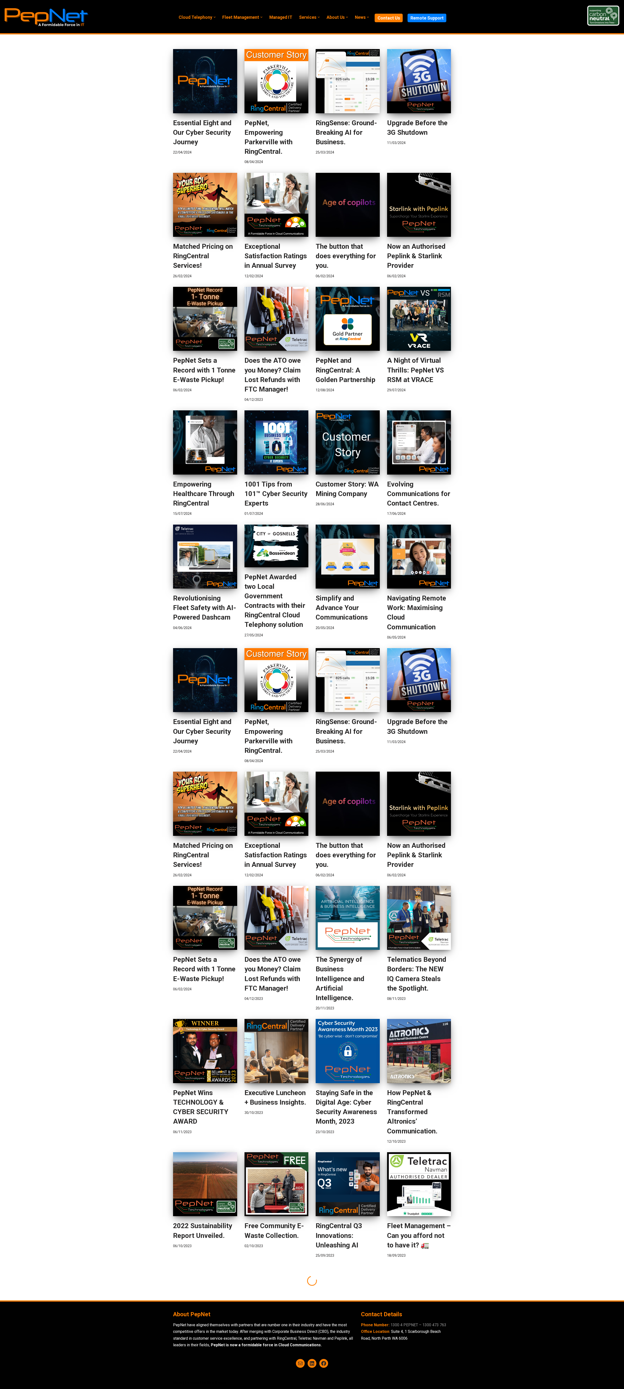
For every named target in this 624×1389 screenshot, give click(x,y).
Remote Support (427, 18)
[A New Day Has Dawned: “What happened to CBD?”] (419, 1298)
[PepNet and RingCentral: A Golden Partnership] (348, 319)
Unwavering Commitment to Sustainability (268, 1349)
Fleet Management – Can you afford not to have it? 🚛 (419, 1235)
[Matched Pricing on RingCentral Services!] (205, 205)
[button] (215, 17)
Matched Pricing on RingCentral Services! (203, 256)
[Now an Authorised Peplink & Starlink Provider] (419, 205)
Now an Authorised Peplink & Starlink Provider (416, 256)
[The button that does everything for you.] (348, 205)
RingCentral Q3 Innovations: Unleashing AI (339, 1235)
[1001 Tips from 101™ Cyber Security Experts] (276, 442)
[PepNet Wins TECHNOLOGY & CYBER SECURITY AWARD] (205, 1051)
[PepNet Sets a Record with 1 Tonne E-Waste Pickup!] (205, 319)
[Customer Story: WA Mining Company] (348, 442)
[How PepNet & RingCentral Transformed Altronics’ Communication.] (419, 1051)
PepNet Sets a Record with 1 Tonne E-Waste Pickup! (204, 370)
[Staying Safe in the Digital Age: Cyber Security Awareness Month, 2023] (348, 1051)
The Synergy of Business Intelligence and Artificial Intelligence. (340, 978)
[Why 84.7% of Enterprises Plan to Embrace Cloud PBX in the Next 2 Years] (205, 1298)
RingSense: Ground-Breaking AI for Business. (346, 132)
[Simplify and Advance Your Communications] (348, 557)
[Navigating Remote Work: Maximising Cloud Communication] (419, 557)
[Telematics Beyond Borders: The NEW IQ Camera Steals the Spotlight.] (419, 918)
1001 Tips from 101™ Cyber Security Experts (275, 493)
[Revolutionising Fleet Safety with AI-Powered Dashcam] (205, 557)
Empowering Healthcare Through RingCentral (203, 493)
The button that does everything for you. (346, 256)
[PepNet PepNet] (46, 16)
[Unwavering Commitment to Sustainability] (276, 1298)
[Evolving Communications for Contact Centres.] (419, 442)
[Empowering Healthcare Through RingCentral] (205, 442)
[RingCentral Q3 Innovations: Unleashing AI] (348, 1184)
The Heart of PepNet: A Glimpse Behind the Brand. (345, 1349)
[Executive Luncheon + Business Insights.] (276, 1051)
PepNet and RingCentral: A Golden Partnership (345, 370)
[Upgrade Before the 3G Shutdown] (419, 81)
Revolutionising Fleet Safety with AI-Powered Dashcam (204, 607)
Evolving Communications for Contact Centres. (418, 493)
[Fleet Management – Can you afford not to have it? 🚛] (419, 1184)
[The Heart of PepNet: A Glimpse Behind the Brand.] (348, 1298)
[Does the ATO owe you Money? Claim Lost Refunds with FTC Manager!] (276, 319)
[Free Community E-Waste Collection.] (276, 1184)
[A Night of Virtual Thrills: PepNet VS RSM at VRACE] (419, 319)
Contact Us (389, 18)
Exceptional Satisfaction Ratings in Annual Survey (275, 256)
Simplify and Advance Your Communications (342, 607)
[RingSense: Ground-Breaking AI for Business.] (348, 81)
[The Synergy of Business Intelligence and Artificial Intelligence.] (348, 918)
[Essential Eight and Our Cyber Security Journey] (205, 81)
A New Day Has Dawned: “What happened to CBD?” (416, 1349)
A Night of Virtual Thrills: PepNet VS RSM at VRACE (415, 370)
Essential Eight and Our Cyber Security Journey (202, 132)
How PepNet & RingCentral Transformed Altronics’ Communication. (412, 1112)
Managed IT (280, 17)
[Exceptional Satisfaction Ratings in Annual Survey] (276, 205)
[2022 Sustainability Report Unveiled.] (205, 1184)
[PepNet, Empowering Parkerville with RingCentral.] (276, 81)
